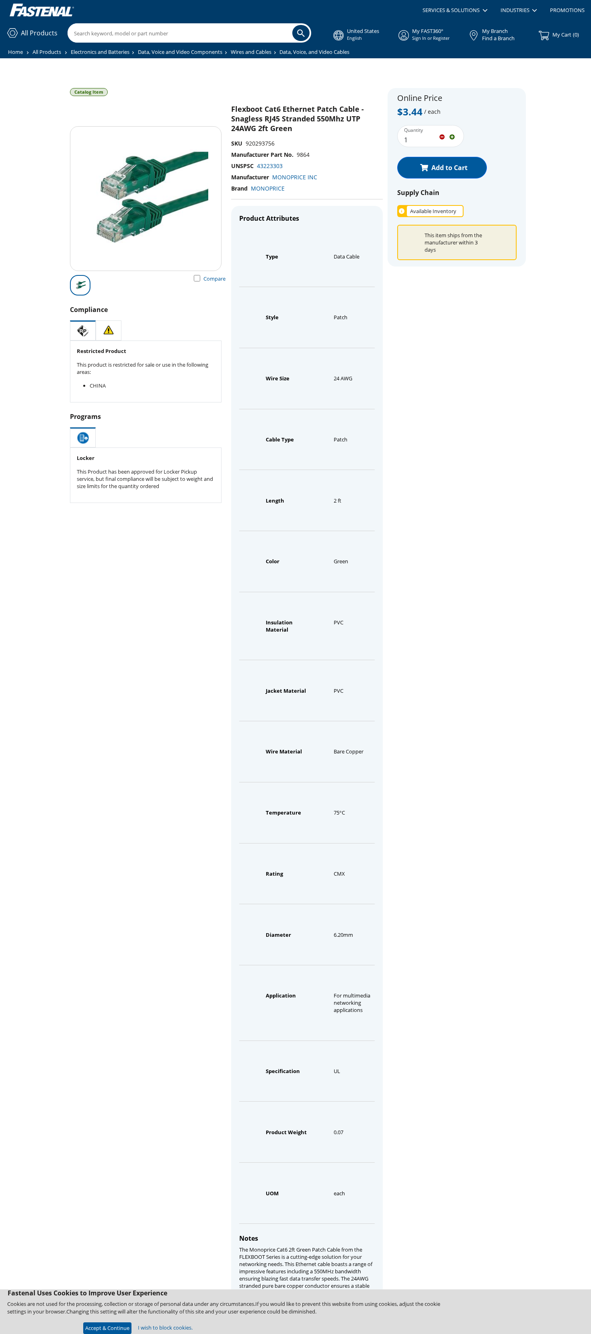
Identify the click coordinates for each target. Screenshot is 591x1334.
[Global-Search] (301, 33)
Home (15, 51)
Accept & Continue (107, 1328)
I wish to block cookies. (165, 1327)
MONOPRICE (268, 188)
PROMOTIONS (567, 10)
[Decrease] (442, 136)
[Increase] (452, 136)
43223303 (270, 166)
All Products (47, 51)
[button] (455, 10)
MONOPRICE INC (294, 177)
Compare (214, 278)
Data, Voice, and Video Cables (314, 51)
